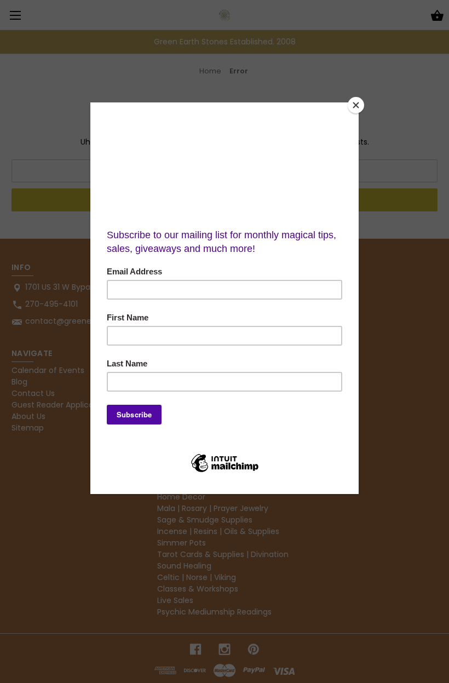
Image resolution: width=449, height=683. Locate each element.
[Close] (356, 105)
